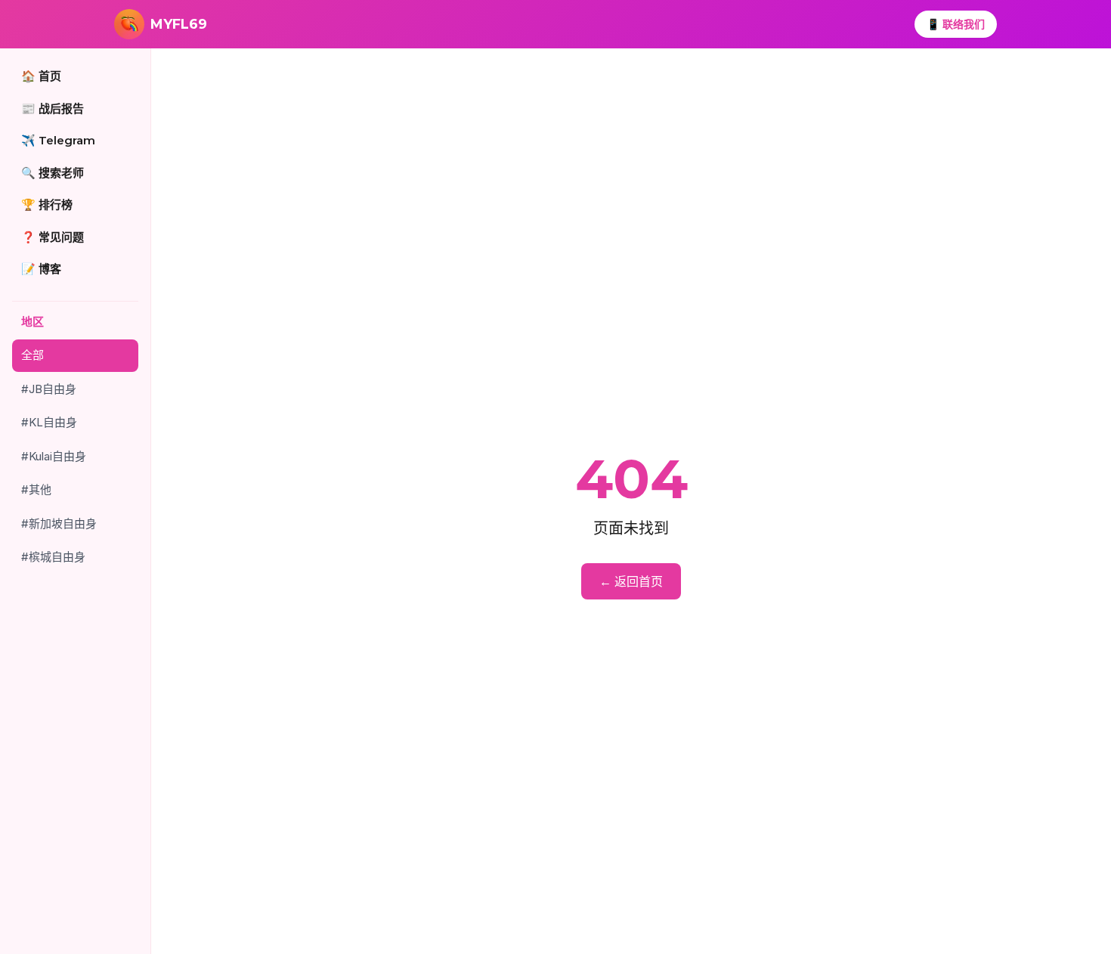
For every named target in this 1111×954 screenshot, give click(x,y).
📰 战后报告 (52, 108)
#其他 (36, 489)
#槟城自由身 (53, 557)
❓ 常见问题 (52, 237)
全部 (32, 355)
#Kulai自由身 (53, 456)
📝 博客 (41, 269)
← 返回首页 (631, 581)
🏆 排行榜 (47, 204)
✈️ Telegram (58, 140)
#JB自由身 (48, 389)
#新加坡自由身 (59, 523)
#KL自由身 (49, 422)
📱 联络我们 (956, 23)
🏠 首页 (41, 76)
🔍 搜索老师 (52, 173)
